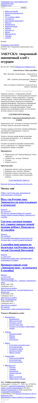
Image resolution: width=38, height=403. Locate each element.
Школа (7, 32)
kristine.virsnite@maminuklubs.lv (12, 388)
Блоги (11, 375)
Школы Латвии (14, 352)
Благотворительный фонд (14, 21)
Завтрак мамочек (15, 373)
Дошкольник (9, 356)
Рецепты (4, 184)
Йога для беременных (9, 299)
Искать (24, 7)
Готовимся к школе (16, 349)
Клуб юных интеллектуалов (19, 345)
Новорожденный (11, 26)
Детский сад (9, 19)
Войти (16, 45)
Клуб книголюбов (15, 362)
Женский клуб (10, 365)
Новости (8, 23)
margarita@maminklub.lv (17, 386)
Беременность (10, 24)
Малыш (12, 336)
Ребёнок (8, 28)
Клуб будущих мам (16, 325)
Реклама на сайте (28, 393)
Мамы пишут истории (17, 379)
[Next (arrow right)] (4, 401)
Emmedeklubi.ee (30, 397)
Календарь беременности (14, 13)
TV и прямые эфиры (12, 17)
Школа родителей (11, 11)
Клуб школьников (15, 347)
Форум (7, 15)
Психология (13, 339)
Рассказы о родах (15, 323)
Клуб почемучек (15, 360)
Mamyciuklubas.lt (18, 397)
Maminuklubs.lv (6, 397)
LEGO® (8, 38)
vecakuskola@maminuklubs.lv (11, 392)
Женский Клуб (10, 34)
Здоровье (8, 36)
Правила (19, 393)
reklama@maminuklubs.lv (9, 390)
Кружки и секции (15, 351)
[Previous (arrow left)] (2, 401)
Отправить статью (7, 45)
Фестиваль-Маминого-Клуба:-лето (19, 184)
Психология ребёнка (16, 358)
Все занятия (5, 307)
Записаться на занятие (9, 288)
